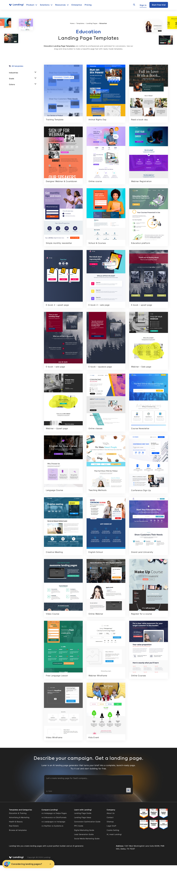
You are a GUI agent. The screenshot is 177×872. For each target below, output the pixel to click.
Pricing (88, 5)
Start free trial (159, 5)
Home (72, 23)
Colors (12, 84)
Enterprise (77, 5)
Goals (11, 78)
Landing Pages (91, 23)
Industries (13, 73)
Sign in (143, 5)
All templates (17, 66)
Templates (80, 23)
